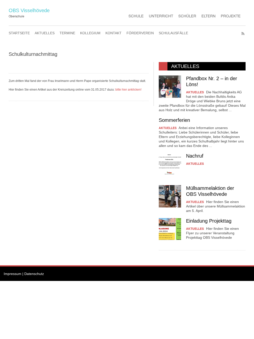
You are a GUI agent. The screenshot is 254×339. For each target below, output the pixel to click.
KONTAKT (113, 33)
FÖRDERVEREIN (140, 33)
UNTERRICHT (161, 15)
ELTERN (208, 15)
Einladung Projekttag (208, 221)
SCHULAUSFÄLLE (173, 33)
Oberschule (16, 16)
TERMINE (67, 33)
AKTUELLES (45, 33)
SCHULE (136, 15)
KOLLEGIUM (90, 33)
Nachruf (194, 156)
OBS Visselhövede (29, 10)
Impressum (12, 274)
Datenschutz (34, 274)
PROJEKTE (231, 15)
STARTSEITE (19, 33)
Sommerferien (174, 120)
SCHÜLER (187, 15)
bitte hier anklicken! (128, 89)
